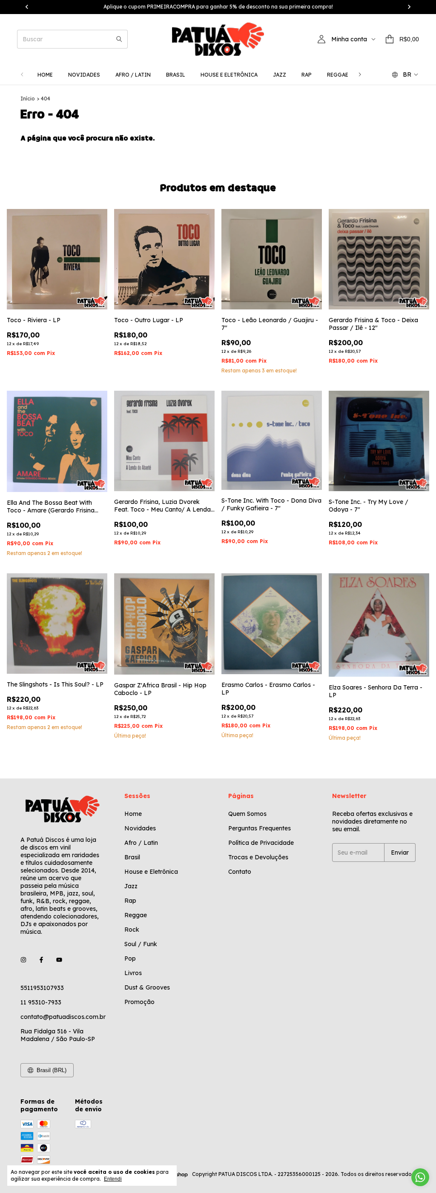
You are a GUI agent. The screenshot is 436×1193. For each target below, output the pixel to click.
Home (45, 75)
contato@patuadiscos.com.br (63, 1017)
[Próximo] (359, 75)
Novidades (84, 75)
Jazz (279, 75)
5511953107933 (42, 988)
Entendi (113, 1179)
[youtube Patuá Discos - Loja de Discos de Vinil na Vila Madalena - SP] (59, 960)
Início (27, 98)
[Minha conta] (321, 39)
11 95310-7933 (40, 1002)
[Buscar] (119, 39)
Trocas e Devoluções (258, 857)
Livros (133, 973)
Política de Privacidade (261, 843)
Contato (239, 871)
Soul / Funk (140, 944)
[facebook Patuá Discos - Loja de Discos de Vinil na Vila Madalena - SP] (41, 960)
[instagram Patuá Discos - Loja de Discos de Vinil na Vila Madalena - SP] (23, 960)
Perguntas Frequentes (259, 828)
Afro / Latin (133, 75)
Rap (306, 75)
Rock (131, 929)
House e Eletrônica (229, 75)
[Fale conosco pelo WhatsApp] (420, 1177)
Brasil (175, 75)
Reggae (337, 75)
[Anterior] (22, 75)
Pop (130, 958)
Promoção (139, 1002)
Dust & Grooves (147, 987)
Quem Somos (247, 814)
